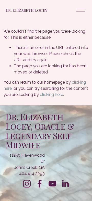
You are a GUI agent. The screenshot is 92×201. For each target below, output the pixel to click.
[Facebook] (40, 184)
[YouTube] (52, 184)
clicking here (51, 94)
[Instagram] (27, 184)
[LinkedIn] (65, 184)
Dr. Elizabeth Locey (26, 10)
